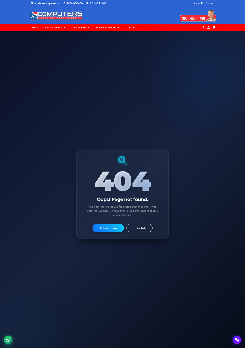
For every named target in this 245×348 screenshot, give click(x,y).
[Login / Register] (209, 28)
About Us (199, 3)
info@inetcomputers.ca (47, 3)
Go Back (141, 228)
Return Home (110, 228)
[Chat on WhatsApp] (8, 340)
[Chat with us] (237, 340)
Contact (210, 3)
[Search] (203, 28)
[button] (55, 27)
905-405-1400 (74, 3)
